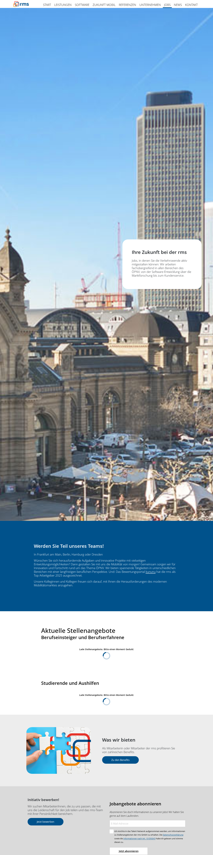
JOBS (167, 5)
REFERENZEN (127, 5)
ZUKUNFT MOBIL (104, 5)
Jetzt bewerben (45, 821)
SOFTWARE (82, 5)
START (47, 5)
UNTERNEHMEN (150, 5)
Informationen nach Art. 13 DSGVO (139, 838)
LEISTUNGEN (63, 5)
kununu (151, 572)
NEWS (178, 5)
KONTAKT (191, 5)
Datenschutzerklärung (173, 834)
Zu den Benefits (120, 760)
